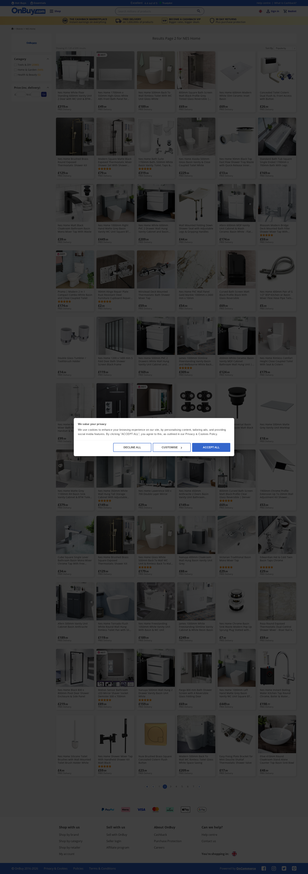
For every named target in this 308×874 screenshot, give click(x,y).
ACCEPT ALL (211, 447)
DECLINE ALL (132, 447)
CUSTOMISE (170, 447)
